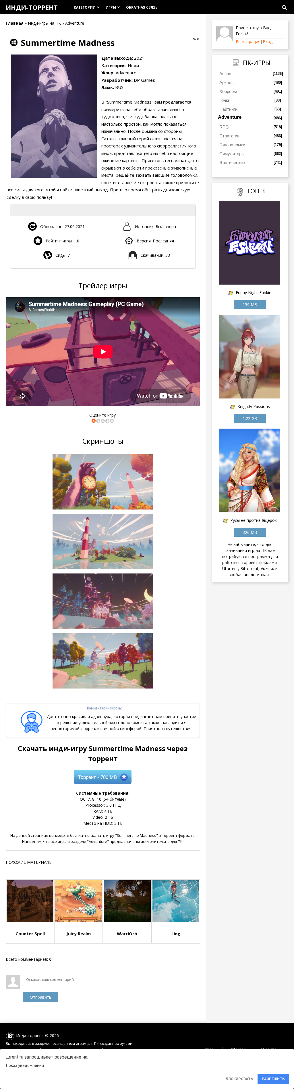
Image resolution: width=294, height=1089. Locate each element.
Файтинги (228, 109)
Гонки (224, 100)
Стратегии (229, 135)
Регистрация (248, 41)
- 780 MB (97, 777)
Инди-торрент (32, 7)
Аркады (227, 82)
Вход (267, 41)
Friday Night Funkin (253, 292)
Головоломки (232, 144)
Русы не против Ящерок (253, 520)
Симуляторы (232, 153)
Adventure (229, 117)
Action (225, 73)
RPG (224, 127)
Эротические (232, 162)
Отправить (40, 997)
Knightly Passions (253, 406)
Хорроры (228, 91)
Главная (15, 23)
